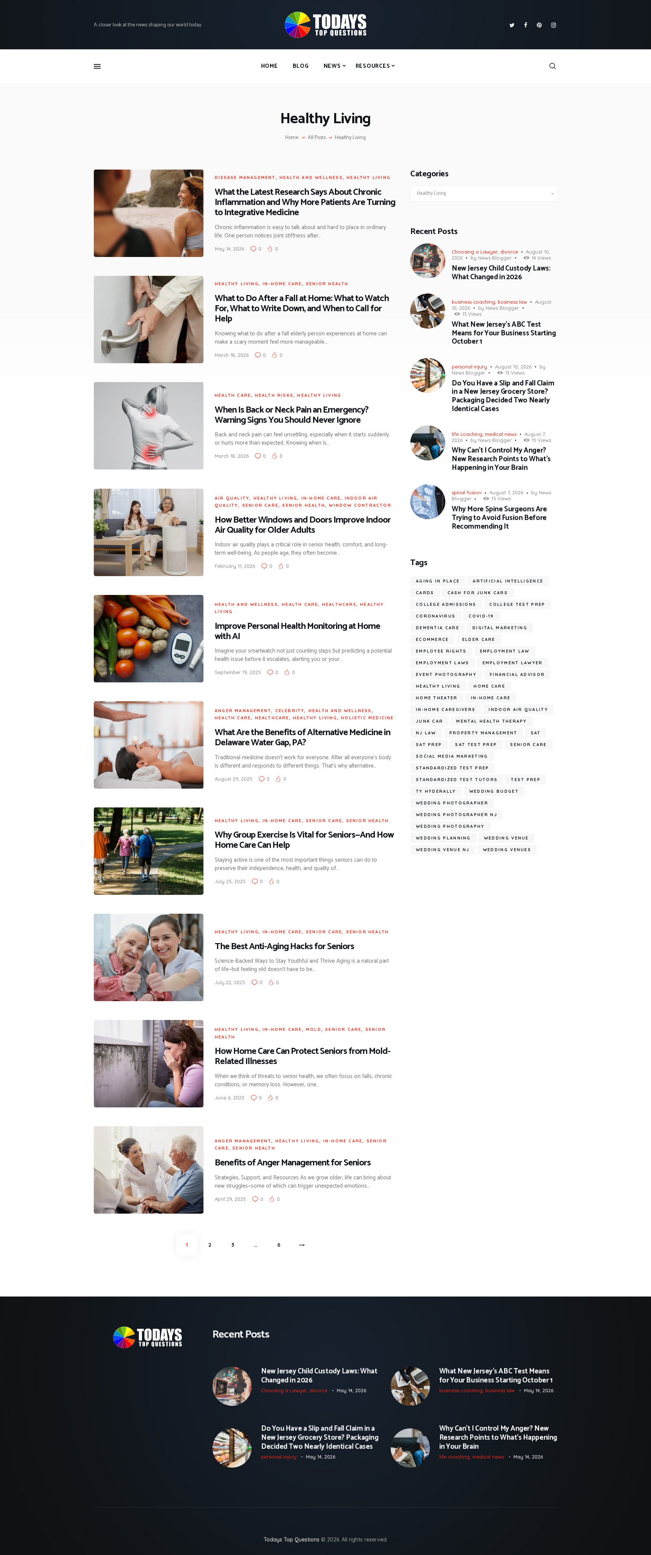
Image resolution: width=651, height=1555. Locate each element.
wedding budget (494, 791)
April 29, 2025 (230, 1199)
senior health (327, 283)
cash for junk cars (478, 592)
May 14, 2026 (229, 249)
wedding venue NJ (443, 849)
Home (291, 138)
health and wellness (311, 177)
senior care (260, 505)
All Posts (317, 137)
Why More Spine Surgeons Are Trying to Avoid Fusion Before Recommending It (499, 518)
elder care (478, 639)
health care (233, 395)
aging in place (438, 581)
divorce (509, 252)
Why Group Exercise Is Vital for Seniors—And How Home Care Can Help (304, 840)
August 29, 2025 (233, 779)
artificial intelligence (508, 581)
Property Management (483, 732)
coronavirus (435, 616)
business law (512, 302)
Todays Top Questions (291, 1539)
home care (489, 686)
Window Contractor (360, 505)
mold (313, 1029)
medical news (501, 434)
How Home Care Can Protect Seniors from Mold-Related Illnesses (302, 1056)
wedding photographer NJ (456, 814)
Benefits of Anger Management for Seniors (293, 1163)
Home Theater (437, 697)
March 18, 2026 (232, 355)
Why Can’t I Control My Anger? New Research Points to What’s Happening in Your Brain (501, 459)
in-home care (282, 283)
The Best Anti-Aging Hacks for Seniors (284, 947)
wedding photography (450, 826)
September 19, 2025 (238, 672)
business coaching (473, 302)
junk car (429, 721)
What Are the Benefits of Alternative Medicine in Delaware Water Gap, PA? (302, 738)
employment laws (442, 662)
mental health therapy (491, 721)
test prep (526, 779)
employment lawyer (513, 662)
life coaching (467, 434)
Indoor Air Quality (518, 709)
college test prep (517, 604)
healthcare (339, 604)
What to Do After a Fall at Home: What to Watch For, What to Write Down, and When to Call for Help (302, 309)
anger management (243, 710)
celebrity (290, 710)
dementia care (437, 627)
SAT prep (429, 744)
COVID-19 (481, 616)
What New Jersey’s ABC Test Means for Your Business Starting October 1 (504, 333)
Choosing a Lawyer (475, 252)
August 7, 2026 (506, 492)
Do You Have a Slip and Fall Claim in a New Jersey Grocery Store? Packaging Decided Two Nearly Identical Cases (503, 396)
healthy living (438, 686)
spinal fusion (466, 492)
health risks (274, 395)
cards (425, 592)
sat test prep (476, 744)
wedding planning (443, 838)
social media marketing (452, 756)
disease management (245, 177)
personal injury (469, 367)
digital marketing (499, 627)
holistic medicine (367, 717)
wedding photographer (452, 803)
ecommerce (432, 639)
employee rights (441, 651)
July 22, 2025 (230, 982)
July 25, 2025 (230, 881)
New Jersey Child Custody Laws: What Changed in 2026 (501, 273)
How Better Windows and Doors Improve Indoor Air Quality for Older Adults (303, 525)
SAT (536, 732)
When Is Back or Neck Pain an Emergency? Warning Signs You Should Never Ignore (291, 415)
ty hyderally (436, 791)
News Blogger (495, 258)
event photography (446, 674)
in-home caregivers (445, 709)
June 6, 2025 (230, 1098)
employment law (505, 651)
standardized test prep (452, 768)
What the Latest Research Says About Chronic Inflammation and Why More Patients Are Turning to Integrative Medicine (305, 202)
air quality (232, 498)
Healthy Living (369, 177)
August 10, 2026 (513, 367)
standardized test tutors (457, 779)
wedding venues (507, 849)
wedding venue (506, 838)
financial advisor (517, 674)
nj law (426, 732)
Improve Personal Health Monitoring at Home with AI (297, 631)
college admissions (446, 604)
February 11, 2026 (235, 566)
